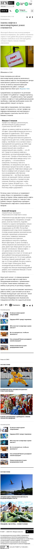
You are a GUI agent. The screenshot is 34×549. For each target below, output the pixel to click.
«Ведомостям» (24, 89)
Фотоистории (5, 364)
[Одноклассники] (32, 17)
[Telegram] (30, 17)
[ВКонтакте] (27, 17)
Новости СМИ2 (4, 359)
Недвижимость (5, 19)
